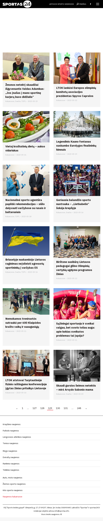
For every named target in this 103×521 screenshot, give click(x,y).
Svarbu (18, 101)
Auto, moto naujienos (12, 477)
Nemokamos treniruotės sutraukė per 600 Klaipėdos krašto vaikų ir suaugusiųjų (23, 323)
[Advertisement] (51, 28)
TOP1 (23, 101)
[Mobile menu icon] (97, 4)
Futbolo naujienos (11, 430)
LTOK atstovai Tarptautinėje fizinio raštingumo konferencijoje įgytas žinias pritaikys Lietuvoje (26, 384)
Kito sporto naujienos (13, 490)
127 (35, 408)
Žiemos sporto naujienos (14, 484)
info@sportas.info (62, 511)
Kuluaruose (9, 101)
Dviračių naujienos (11, 457)
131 (66, 408)
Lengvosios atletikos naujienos (17, 437)
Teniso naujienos (10, 443)
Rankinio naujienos (11, 463)
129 (50, 408)
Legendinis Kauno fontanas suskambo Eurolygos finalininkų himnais (76, 145)
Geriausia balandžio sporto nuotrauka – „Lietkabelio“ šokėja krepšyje (73, 204)
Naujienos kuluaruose (12, 496)
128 (42, 408)
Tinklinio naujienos (11, 470)
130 (58, 408)
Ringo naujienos (10, 451)
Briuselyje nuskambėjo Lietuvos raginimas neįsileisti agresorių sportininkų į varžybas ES (25, 263)
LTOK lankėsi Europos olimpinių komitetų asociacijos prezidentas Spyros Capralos (76, 92)
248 (79, 408)
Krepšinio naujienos (12, 424)
